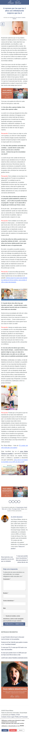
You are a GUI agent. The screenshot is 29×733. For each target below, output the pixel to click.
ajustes (22, 725)
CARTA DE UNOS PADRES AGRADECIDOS (14, 658)
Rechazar (13, 730)
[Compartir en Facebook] (13, 501)
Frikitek (13, 714)
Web (4, 608)
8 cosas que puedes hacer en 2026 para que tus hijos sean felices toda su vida (14, 654)
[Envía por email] (19, 501)
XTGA (18, 714)
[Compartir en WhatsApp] (10, 501)
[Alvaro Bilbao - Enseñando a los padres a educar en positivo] (14, 2)
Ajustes (21, 730)
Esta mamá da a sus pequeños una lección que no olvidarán (7, 559)
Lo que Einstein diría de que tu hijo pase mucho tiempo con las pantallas (12, 638)
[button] (2, 2)
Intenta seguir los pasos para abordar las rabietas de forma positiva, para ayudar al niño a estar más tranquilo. (14, 280)
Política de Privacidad (21, 717)
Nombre (5, 593)
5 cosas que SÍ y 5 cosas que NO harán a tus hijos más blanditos (14, 648)
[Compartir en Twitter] (16, 501)
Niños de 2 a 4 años (6, 509)
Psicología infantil (16, 509)
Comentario (6, 579)
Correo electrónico (8, 600)
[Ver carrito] (27, 2)
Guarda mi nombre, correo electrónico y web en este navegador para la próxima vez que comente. (13, 618)
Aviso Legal (10, 717)
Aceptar (5, 730)
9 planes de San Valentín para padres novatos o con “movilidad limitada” (14, 643)
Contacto (3, 717)
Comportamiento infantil (21, 507)
